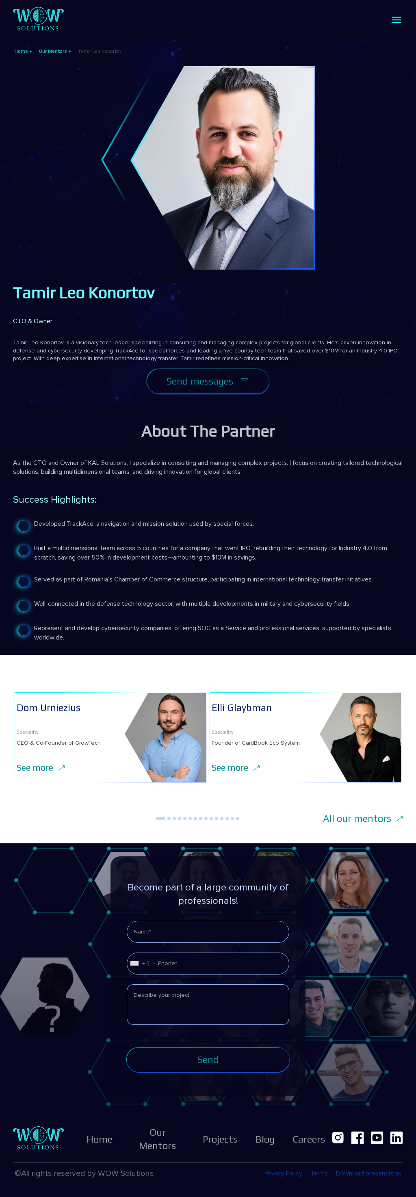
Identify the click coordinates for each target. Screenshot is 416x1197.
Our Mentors (53, 51)
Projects (220, 1139)
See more (35, 767)
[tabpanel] (110, 737)
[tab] (160, 818)
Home (21, 51)
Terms (319, 1173)
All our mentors (357, 818)
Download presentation (368, 1173)
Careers (308, 1139)
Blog (265, 1139)
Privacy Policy (283, 1173)
